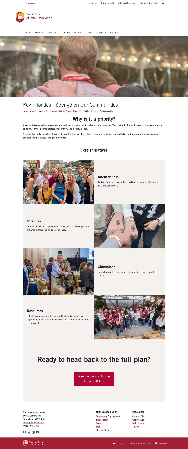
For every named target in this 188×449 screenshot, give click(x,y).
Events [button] (40, 32)
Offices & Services (126, 3)
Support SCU (107, 3)
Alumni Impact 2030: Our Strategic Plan (61, 111)
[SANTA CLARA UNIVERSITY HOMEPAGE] (33, 443)
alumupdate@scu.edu (33, 422)
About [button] (115, 32)
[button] (163, 3)
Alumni (33, 111)
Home (28, 32)
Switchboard (138, 423)
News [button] (103, 32)
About (40, 111)
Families (93, 3)
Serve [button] (67, 32)
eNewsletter (102, 419)
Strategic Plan (102, 430)
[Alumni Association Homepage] (44, 21)
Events (99, 423)
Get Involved (138, 419)
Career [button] (91, 32)
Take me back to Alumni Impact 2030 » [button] (94, 378)
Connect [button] (54, 32)
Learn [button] (79, 32)
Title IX (135, 426)
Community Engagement (108, 416)
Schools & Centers (149, 3)
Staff (98, 426)
